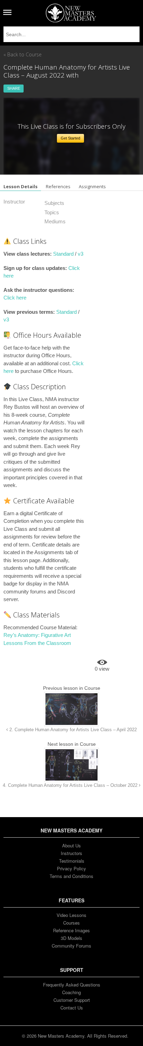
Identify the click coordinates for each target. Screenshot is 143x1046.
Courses (71, 922)
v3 (80, 254)
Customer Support (71, 1000)
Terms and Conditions (71, 876)
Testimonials (71, 860)
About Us (71, 845)
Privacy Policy (71, 868)
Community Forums (71, 945)
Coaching (71, 992)
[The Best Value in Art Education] (71, 12)
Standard (63, 254)
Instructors (71, 853)
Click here (14, 298)
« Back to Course (22, 54)
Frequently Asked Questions (71, 984)
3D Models (71, 938)
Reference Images (71, 930)
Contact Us (71, 1007)
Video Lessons (71, 915)
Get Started (70, 138)
